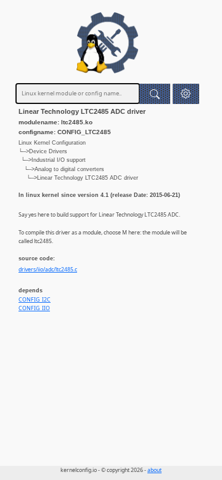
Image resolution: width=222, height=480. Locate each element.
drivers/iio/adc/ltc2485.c (47, 269)
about (154, 470)
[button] (186, 94)
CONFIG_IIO (34, 308)
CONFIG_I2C (34, 299)
